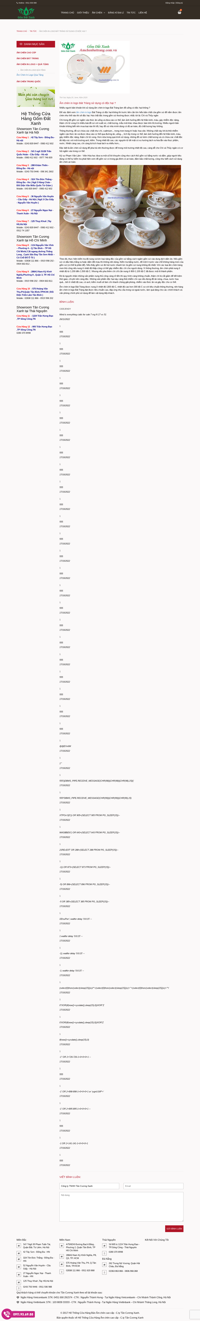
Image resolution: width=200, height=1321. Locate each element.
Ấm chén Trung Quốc (29, 81)
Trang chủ (67, 12)
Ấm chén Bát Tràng (28, 58)
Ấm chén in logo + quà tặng (33, 64)
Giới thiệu (83, 12)
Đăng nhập (170, 3)
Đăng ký (179, 3)
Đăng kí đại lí (116, 12)
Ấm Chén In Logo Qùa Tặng (33, 70)
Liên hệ (143, 12)
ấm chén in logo (83, 112)
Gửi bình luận (174, 1229)
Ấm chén (97, 12)
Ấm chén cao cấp (26, 52)
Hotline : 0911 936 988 (28, 3)
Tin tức (131, 12)
